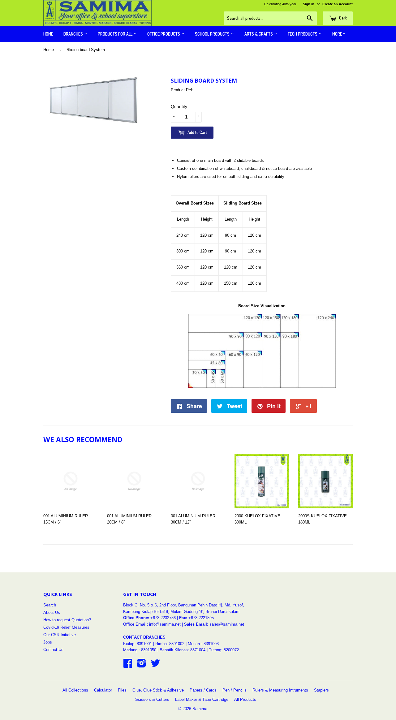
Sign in (308, 4)
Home (48, 34)
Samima (199, 708)
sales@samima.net (226, 624)
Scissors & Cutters (152, 699)
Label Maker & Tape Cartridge (201, 699)
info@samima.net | (166, 624)
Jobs (47, 642)
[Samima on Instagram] (141, 665)
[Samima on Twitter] (155, 665)
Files (122, 690)
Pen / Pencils (234, 690)
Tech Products (303, 34)
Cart (342, 17)
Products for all (115, 34)
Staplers (321, 690)
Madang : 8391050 (139, 650)
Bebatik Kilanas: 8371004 (183, 650)
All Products (245, 699)
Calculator (103, 690)
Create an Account (337, 4)
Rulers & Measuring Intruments (280, 690)
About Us (51, 612)
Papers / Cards (203, 690)
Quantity (179, 106)
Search (49, 605)
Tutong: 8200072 (224, 650)
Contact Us (53, 649)
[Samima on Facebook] (127, 665)
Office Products (164, 34)
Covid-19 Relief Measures (66, 627)
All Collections (75, 690)
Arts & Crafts (259, 34)
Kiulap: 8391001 (138, 643)
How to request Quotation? (67, 620)
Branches (73, 34)
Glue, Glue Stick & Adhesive (158, 690)
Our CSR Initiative (59, 634)
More (337, 34)
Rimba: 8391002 (169, 643)
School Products (212, 34)
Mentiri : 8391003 (203, 643)
